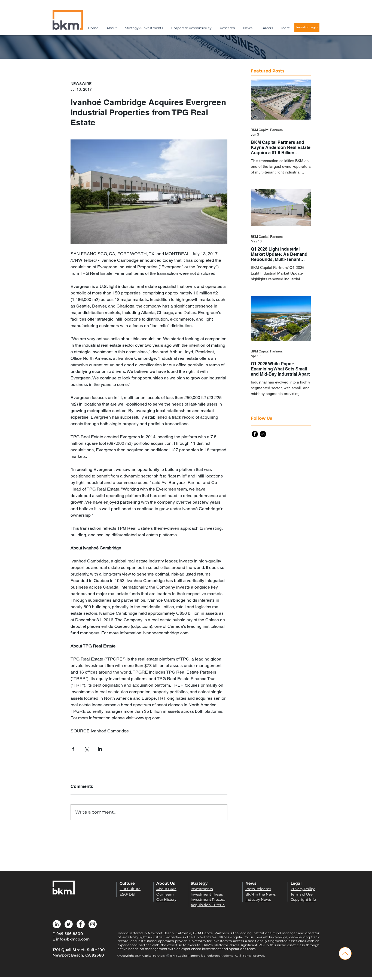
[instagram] (93, 924)
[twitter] (69, 924)
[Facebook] (81, 924)
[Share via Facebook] (73, 748)
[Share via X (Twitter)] (86, 748)
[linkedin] (263, 434)
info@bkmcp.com (73, 939)
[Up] (345, 953)
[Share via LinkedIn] (99, 748)
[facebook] (255, 434)
